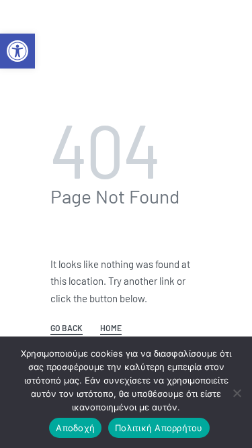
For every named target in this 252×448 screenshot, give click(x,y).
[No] (237, 391)
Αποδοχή (75, 427)
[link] (17, 51)
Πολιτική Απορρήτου (159, 427)
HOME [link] (111, 328)
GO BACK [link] (66, 328)
